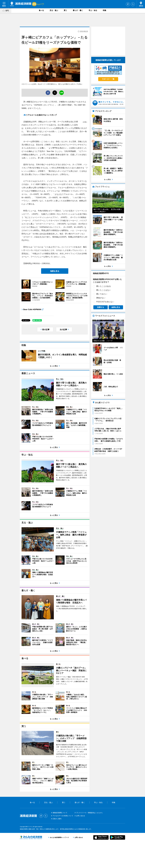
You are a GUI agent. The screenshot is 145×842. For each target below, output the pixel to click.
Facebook (128, 4)
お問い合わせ (80, 816)
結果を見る (116, 307)
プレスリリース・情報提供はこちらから (89, 813)
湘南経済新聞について (60, 813)
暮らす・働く (78, 10)
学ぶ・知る (93, 10)
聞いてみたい (101, 294)
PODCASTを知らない (105, 302)
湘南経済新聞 (20, 4)
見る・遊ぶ (54, 10)
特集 (104, 10)
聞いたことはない (103, 290)
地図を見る (54, 271)
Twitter (133, 4)
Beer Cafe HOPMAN (32, 309)
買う (65, 10)
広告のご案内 (57, 819)
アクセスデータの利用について (63, 816)
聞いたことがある (103, 286)
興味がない (100, 298)
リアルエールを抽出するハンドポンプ (41, 115)
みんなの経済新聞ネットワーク (31, 837)
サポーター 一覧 (108, 79)
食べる (41, 10)
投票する (100, 307)
